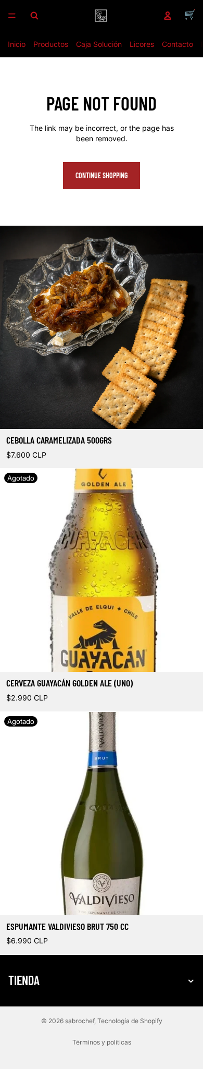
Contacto (177, 44)
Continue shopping (101, 175)
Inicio (17, 44)
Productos (50, 44)
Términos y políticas (101, 1042)
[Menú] (12, 16)
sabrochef (79, 1021)
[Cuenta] (167, 15)
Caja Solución (99, 44)
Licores (142, 44)
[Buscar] (34, 15)
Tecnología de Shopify (129, 1021)
